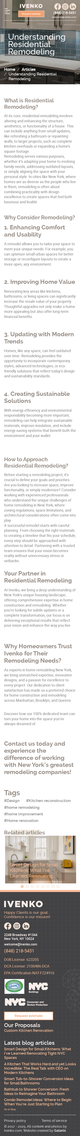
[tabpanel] (40, 859)
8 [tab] (58, 886)
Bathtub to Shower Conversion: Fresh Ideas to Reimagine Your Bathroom (36, 1091)
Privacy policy (15, 1121)
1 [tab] (22, 886)
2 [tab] (27, 886)
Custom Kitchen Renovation (28, 1031)
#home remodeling (22, 807)
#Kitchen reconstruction (48, 800)
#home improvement (23, 814)
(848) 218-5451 (64, 12)
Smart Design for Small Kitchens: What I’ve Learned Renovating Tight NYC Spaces (34, 873)
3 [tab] (32, 886)
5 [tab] (42, 886)
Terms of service (54, 1121)
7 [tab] (52, 886)
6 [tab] (47, 886)
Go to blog (10, 1109)
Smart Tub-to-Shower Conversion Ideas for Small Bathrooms (38, 1081)
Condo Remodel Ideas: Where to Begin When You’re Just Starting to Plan (37, 1102)
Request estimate (31, 14)
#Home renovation (21, 820)
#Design (11, 800)
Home (9, 69)
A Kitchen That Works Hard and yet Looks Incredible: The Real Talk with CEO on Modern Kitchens (40, 1068)
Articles (28, 69)
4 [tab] (37, 886)
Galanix (60, 1131)
